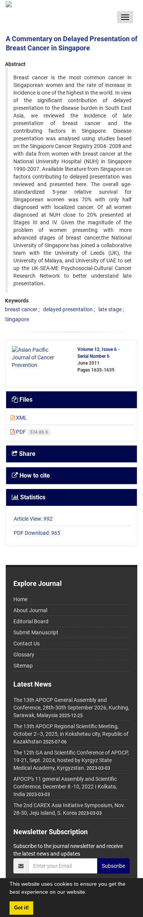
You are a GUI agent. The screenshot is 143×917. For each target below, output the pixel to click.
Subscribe (113, 866)
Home (20, 599)
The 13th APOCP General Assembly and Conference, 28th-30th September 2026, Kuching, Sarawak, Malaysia (71, 707)
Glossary (23, 655)
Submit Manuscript (35, 632)
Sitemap (23, 666)
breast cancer (21, 309)
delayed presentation (68, 309)
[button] (89, 893)
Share (26, 453)
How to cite (34, 475)
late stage (110, 309)
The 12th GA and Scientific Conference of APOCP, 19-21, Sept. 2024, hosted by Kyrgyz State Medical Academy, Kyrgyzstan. (71, 760)
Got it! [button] (21, 908)
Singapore (17, 319)
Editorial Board (30, 621)
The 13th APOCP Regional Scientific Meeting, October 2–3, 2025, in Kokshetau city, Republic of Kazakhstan (71, 734)
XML (21, 418)
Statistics (32, 497)
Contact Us (26, 643)
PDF (31, 432)
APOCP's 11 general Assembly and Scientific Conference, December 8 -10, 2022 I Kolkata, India (65, 786)
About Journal (30, 610)
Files (25, 399)
